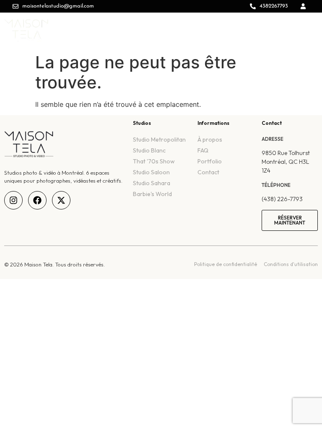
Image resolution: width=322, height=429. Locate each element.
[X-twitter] (61, 200)
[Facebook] (37, 200)
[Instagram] (13, 200)
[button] (309, 26)
